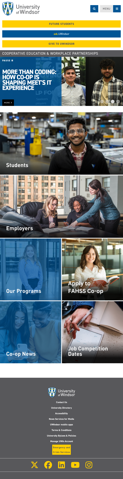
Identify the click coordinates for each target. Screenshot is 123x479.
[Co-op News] (30, 332)
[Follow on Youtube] (75, 467)
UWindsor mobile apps (61, 424)
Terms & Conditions (61, 430)
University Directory (61, 407)
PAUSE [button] (7, 60)
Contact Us (61, 402)
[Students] (61, 143)
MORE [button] (7, 102)
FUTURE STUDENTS (61, 24)
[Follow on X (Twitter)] (34, 467)
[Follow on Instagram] (89, 467)
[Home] (21, 9)
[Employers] (61, 206)
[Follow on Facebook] (48, 467)
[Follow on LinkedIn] (61, 467)
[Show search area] (94, 8)
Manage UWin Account (61, 441)
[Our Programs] (30, 269)
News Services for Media (61, 419)
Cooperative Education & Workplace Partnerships (50, 53)
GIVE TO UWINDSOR (62, 44)
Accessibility (61, 413)
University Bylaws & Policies (61, 435)
